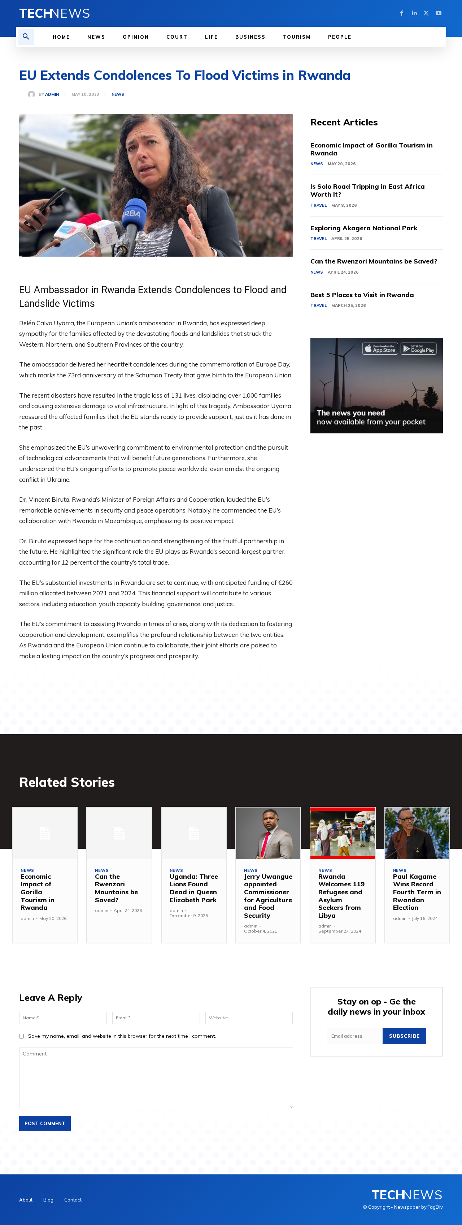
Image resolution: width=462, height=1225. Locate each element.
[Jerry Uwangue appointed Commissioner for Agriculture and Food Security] (268, 833)
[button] (26, 37)
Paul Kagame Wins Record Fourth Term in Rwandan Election (417, 892)
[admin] (33, 94)
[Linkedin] (414, 13)
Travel (318, 205)
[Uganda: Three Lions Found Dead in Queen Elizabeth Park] (194, 833)
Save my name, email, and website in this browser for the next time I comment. (122, 1036)
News (118, 95)
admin (52, 95)
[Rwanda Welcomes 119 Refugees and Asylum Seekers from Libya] (342, 833)
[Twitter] (426, 13)
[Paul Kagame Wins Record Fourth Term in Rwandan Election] (417, 833)
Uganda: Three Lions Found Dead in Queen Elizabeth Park (194, 888)
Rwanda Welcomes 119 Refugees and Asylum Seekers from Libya (341, 896)
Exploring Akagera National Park (363, 228)
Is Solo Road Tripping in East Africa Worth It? (367, 190)
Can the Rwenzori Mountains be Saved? (373, 261)
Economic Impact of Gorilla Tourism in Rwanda (371, 149)
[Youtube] (438, 13)
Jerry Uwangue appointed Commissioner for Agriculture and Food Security (268, 896)
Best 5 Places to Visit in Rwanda (362, 295)
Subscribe (404, 1036)
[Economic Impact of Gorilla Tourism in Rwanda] (45, 833)
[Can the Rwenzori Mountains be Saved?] (119, 833)
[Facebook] (401, 13)
